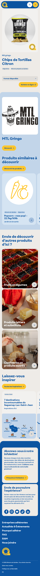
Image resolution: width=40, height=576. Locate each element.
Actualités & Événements (15, 526)
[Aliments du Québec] (5, 4)
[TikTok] (22, 512)
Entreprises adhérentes (15, 522)
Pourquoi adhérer (11, 530)
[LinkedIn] (28, 512)
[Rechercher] (29, 4)
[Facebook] (6, 512)
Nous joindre (9, 542)
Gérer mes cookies (7, 565)
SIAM (5, 538)
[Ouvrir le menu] (35, 4)
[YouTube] (17, 512)
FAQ (4, 534)
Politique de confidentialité (9, 569)
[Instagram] (12, 512)
